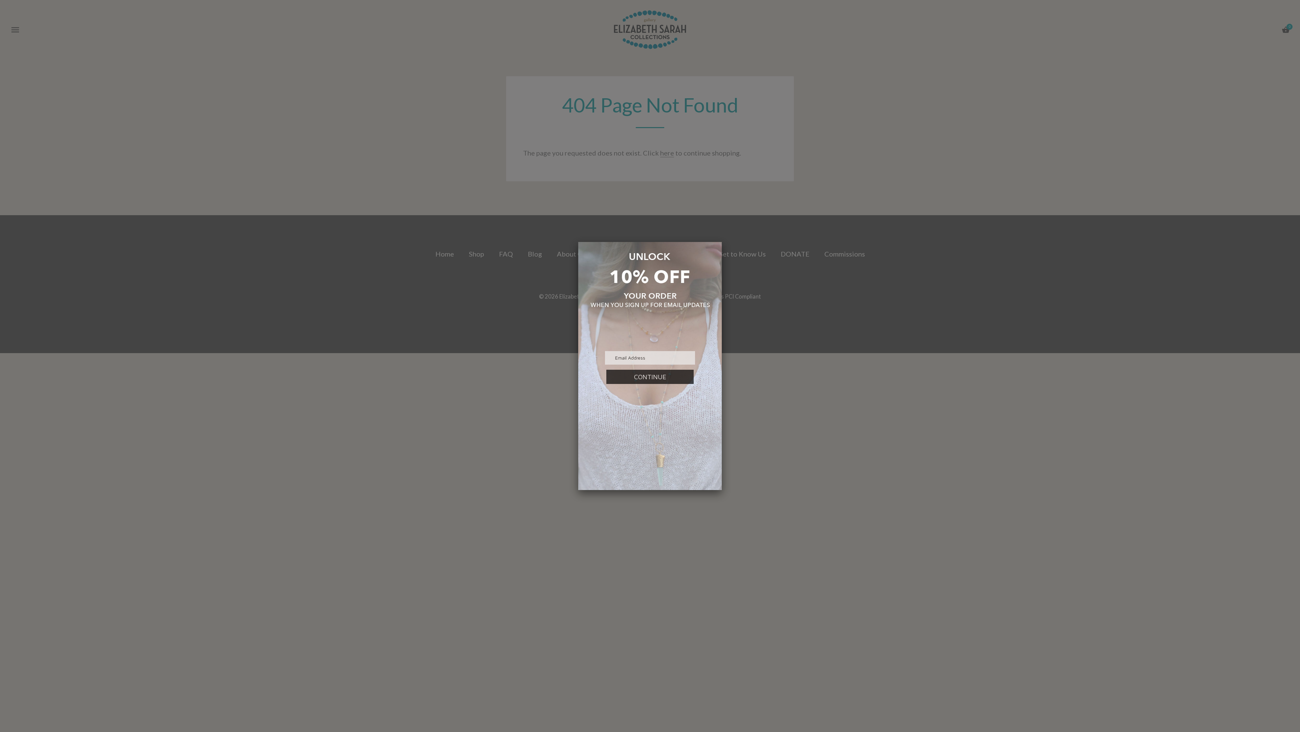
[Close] (722, 242)
